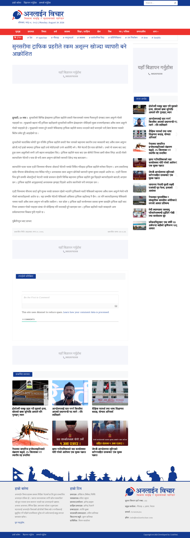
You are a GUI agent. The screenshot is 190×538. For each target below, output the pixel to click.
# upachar (41, 38)
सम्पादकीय (141, 31)
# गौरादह (55, 38)
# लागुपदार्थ (68, 38)
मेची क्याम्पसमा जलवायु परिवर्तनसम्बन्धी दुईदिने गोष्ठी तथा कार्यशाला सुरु (161, 213)
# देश (29, 38)
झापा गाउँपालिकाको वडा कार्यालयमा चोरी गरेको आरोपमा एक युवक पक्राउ (69, 451)
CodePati (174, 534)
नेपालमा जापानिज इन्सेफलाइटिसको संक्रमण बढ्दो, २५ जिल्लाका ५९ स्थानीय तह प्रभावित (28, 452)
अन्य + (155, 31)
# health (156, 38)
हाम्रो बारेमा (16, 3)
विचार (43, 31)
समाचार (31, 31)
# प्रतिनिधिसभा (114, 38)
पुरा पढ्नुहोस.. (20, 522)
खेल (99, 31)
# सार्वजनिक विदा (96, 38)
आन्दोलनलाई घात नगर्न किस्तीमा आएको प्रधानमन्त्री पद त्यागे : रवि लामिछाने (67, 412)
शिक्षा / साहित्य (83, 31)
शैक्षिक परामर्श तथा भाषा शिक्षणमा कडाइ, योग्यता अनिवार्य (108, 410)
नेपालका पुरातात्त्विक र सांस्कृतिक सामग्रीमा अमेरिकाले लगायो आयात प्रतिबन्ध (163, 200)
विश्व (109, 31)
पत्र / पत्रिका (124, 31)
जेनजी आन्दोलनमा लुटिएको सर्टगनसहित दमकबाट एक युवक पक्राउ (107, 452)
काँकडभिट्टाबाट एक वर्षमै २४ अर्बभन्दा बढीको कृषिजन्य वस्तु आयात (163, 225)
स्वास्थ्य (67, 31)
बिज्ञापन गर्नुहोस (30, 3)
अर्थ (55, 31)
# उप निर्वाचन (131, 38)
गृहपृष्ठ (17, 31)
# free (144, 38)
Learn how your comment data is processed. (86, 312)
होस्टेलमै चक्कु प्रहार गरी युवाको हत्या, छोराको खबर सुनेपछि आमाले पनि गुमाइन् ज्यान (29, 412)
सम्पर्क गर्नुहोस (45, 3)
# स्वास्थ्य (81, 38)
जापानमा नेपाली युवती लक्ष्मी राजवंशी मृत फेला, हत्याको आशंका (161, 187)
